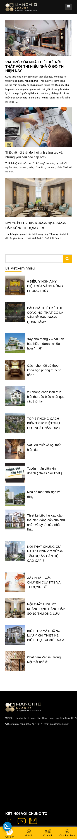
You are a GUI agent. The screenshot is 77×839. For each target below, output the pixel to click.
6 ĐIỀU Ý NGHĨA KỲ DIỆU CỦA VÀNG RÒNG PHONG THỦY (45, 286)
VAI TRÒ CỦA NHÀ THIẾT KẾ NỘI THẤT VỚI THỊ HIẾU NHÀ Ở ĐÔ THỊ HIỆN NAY (34, 66)
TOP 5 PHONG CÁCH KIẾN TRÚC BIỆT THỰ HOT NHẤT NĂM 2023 (43, 423)
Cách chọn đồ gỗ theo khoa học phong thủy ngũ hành (45, 370)
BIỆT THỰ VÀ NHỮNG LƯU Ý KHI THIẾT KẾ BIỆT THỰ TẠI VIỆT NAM (45, 635)
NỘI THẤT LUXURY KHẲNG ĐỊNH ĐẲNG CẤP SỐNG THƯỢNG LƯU (46, 608)
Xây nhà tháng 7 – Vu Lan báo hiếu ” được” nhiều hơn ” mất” (45, 343)
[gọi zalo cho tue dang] (7, 826)
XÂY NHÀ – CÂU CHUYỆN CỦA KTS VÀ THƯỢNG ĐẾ (44, 582)
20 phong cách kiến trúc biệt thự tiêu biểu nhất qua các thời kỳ (45, 396)
